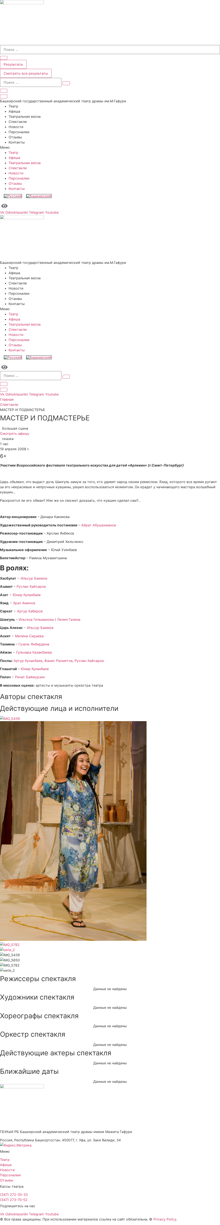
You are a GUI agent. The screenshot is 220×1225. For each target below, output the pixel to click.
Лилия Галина (68, 619)
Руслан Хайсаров (31, 586)
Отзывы (15, 137)
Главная (7, 399)
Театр (13, 106)
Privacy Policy (164, 1219)
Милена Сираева (29, 636)
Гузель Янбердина (33, 644)
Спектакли (18, 121)
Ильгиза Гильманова (37, 619)
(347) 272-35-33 (14, 1194)
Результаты (13, 64)
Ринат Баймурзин (30, 677)
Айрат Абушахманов (98, 525)
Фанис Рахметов (58, 661)
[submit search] (66, 83)
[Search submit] (3, 58)
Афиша (14, 111)
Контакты (17, 142)
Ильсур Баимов (33, 578)
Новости (16, 127)
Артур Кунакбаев (28, 661)
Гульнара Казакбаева (34, 652)
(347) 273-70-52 (14, 1200)
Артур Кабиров (30, 611)
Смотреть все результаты (26, 73)
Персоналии (19, 132)
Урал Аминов (24, 603)
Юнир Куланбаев (27, 595)
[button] (110, 147)
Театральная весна (25, 116)
